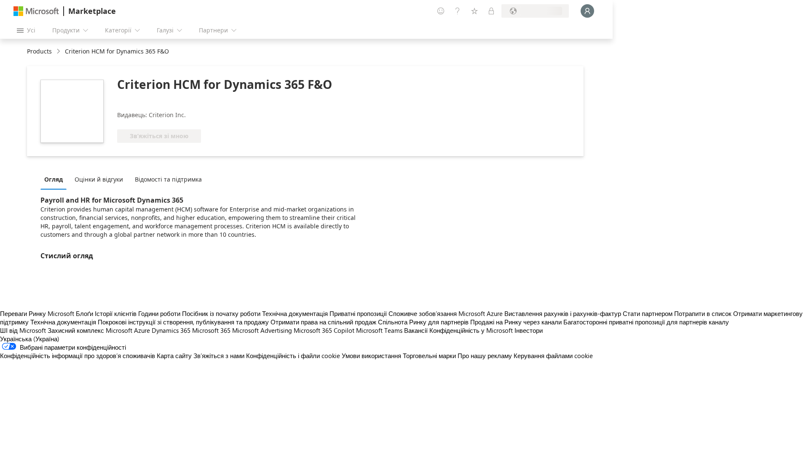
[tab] (55, 179)
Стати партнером (647, 313)
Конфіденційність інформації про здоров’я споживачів (77, 355)
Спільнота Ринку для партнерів (423, 322)
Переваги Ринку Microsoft (37, 313)
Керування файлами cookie (553, 355)
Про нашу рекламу (485, 355)
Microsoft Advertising (262, 330)
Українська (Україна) (29, 339)
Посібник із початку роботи (221, 313)
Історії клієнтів (116, 313)
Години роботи (159, 313)
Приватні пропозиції (358, 313)
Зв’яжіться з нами (218, 355)
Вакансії (416, 330)
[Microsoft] (36, 11)
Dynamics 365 (171, 330)
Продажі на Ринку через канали (516, 322)
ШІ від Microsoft (23, 330)
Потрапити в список (702, 313)
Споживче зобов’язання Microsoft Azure (446, 313)
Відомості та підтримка (168, 179)
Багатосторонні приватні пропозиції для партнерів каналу (646, 322)
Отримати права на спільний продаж (323, 322)
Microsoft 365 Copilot (324, 330)
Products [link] (39, 51)
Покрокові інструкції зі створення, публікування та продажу (183, 322)
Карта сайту (174, 355)
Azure (142, 330)
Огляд (53, 179)
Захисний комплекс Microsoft (90, 330)
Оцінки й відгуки (99, 179)
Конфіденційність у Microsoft (471, 330)
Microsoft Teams (379, 330)
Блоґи (84, 313)
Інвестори (528, 330)
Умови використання (371, 355)
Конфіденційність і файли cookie (293, 355)
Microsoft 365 (211, 330)
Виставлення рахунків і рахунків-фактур (562, 313)
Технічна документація (295, 313)
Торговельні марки (429, 355)
